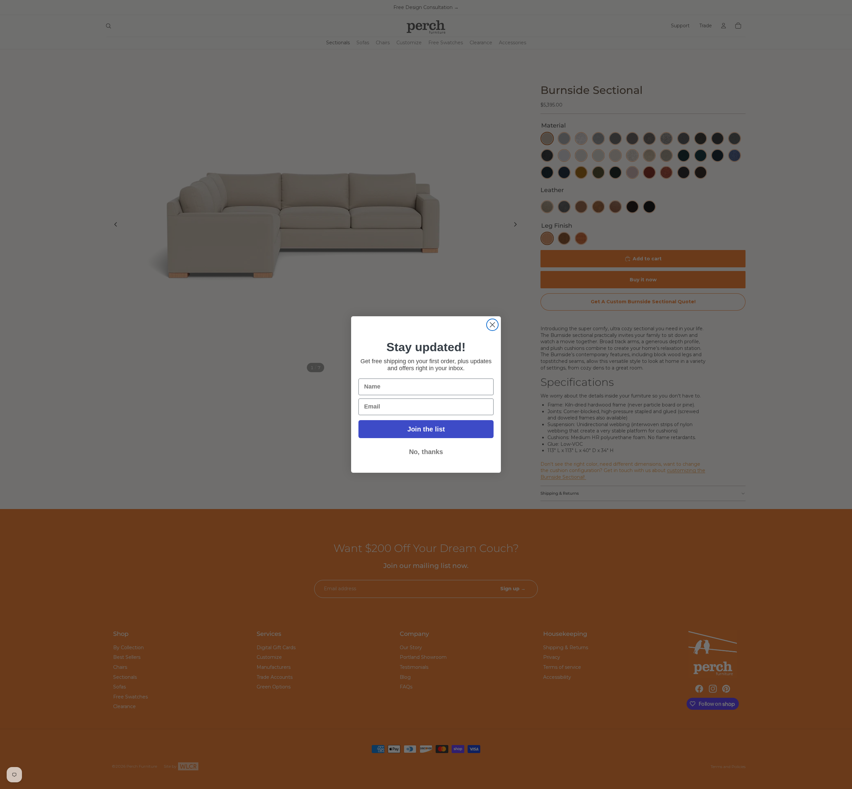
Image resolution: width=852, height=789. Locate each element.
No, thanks (426, 451)
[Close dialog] (492, 325)
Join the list (426, 429)
